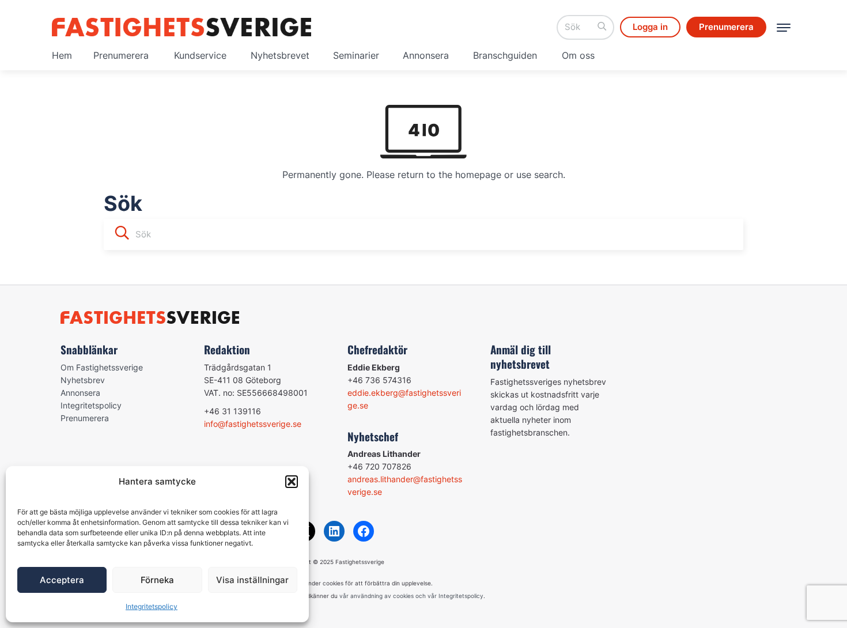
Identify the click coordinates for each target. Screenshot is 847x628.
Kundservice (200, 55)
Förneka (157, 579)
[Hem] (181, 27)
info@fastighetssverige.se (252, 424)
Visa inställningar (252, 579)
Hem (62, 55)
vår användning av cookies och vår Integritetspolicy (411, 595)
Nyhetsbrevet (280, 55)
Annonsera (426, 55)
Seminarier (356, 55)
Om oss (578, 55)
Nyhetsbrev (82, 380)
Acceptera (62, 579)
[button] (291, 481)
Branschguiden (505, 55)
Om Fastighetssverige (101, 367)
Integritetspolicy (151, 606)
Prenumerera (121, 55)
